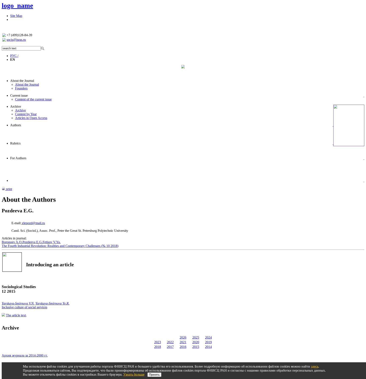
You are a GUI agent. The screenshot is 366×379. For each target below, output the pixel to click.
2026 (183, 337)
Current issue (19, 95)
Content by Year (26, 114)
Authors (15, 125)
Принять (154, 374)
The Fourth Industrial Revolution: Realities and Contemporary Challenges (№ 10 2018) (60, 246)
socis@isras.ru (16, 39)
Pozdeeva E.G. (32, 242)
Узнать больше (133, 374)
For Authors (18, 158)
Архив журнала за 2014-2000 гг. (25, 355)
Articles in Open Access (31, 118)
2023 (157, 342)
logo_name (17, 5)
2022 (170, 342)
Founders (21, 88)
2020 (195, 342)
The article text (16, 315)
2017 (170, 347)
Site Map (16, 16)
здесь (314, 366)
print (8, 189)
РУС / (14, 56)
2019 (208, 342)
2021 (183, 342)
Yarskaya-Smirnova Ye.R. (52, 303)
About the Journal (22, 80)
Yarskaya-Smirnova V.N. (18, 303)
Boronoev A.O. (12, 242)
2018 (157, 347)
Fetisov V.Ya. (52, 242)
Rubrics (15, 143)
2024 (208, 337)
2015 (195, 347)
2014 (208, 347)
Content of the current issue (33, 99)
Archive (15, 106)
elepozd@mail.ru (33, 223)
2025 (195, 337)
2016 (183, 347)
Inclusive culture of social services (24, 307)
